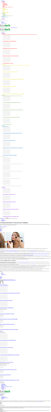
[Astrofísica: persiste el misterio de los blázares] (6, 200)
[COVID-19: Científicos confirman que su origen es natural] (1, 368)
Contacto (2, 22)
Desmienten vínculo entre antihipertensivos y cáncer (9, 279)
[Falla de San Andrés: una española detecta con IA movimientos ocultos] (6, 108)
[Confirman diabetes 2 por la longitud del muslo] (4, 306)
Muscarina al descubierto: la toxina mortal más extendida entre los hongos (13, 79)
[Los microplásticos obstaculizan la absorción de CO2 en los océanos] (6, 131)
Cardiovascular (4, 3)
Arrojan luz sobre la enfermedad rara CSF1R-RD (7, 313)
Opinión (4, 6)
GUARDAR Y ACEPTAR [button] (3, 411)
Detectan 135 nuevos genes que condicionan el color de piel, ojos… (12, 185)
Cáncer (3, 2)
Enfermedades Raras (11, 34)
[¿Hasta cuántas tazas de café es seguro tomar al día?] (6, 70)
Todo (3, 34)
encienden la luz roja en (14, 251)
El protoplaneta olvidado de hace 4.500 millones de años (11, 216)
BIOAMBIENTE (3, 13)
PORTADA (2, 32)
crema (2, 273)
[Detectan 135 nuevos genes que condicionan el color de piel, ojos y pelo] (6, 184)
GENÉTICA (2, 17)
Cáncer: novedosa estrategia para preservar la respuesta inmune (9, 329)
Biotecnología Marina (6, 126)
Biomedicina (2, 218)
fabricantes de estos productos (33, 251)
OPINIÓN (4, 1)
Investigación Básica (20, 34)
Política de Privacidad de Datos (4, 397)
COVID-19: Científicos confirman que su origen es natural (8, 369)
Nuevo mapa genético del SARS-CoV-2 (5, 374)
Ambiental (4, 14)
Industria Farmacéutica (5, 4)
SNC (3, 7)
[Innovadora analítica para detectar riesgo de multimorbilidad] (1, 317)
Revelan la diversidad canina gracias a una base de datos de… (11, 178)
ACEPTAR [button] (43, 401)
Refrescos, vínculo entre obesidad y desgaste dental (7, 324)
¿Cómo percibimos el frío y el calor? (8, 63)
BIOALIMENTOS (3, 8)
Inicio (0, 218)
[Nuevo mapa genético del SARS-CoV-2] (1, 373)
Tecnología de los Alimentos (6, 12)
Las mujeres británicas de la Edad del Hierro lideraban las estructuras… (13, 163)
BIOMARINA (3, 16)
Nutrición (4, 11)
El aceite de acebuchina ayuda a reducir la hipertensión (8, 340)
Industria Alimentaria (5, 9)
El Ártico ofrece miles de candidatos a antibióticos (10, 155)
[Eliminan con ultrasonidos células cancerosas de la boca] (6, 54)
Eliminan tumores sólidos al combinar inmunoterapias (10, 280)
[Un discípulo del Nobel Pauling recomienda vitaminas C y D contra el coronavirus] (1, 378)
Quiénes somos (1, 394)
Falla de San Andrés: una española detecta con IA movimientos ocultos (13, 109)
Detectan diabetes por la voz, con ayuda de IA (6, 362)
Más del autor (6, 285)
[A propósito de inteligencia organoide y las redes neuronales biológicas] (6, 169)
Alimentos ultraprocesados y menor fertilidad (9, 86)
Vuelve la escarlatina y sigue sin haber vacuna (6, 347)
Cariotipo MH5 (3, 396)
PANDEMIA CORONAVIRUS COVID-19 (8, 15)
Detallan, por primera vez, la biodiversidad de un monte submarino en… (13, 147)
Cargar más (1, 331)
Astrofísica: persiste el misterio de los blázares (9, 201)
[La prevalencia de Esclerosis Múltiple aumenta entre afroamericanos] (4, 353)
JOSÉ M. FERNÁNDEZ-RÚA (3, 226)
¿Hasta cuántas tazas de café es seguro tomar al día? (10, 71)
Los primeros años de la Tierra (7, 124)
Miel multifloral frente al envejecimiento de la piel (10, 48)
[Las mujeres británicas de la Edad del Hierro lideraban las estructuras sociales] (6, 162)
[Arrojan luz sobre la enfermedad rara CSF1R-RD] (1, 312)
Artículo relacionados (2, 285)
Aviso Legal (2, 398)
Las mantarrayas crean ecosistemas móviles (9, 140)
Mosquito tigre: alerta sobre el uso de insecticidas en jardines (11, 117)
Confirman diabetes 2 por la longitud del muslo (9, 41)
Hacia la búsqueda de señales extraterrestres (9, 194)
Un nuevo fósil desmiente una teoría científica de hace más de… (12, 102)
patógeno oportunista (3, 274)
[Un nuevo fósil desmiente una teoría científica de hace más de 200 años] (4, 291)
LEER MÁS (40, 401)
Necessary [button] (1, 408)
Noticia (3, 10)
